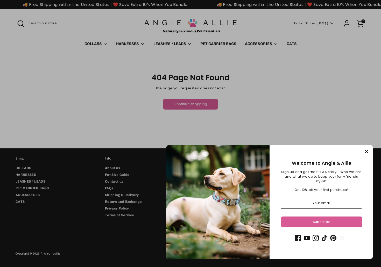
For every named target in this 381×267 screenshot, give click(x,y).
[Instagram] (316, 238)
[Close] (366, 151)
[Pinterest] (333, 238)
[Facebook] (298, 238)
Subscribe (322, 221)
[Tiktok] (324, 238)
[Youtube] (307, 238)
